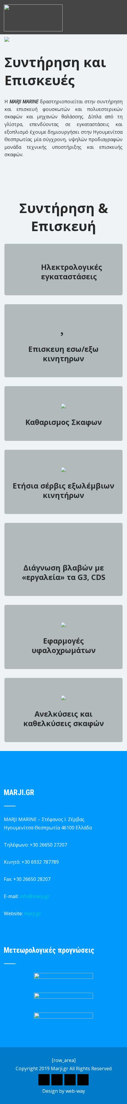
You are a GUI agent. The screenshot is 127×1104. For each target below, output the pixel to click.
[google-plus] (57, 1079)
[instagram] (70, 1079)
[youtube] (83, 1079)
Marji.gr (59, 1068)
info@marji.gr (34, 896)
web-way (75, 1091)
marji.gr (32, 913)
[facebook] (44, 1079)
